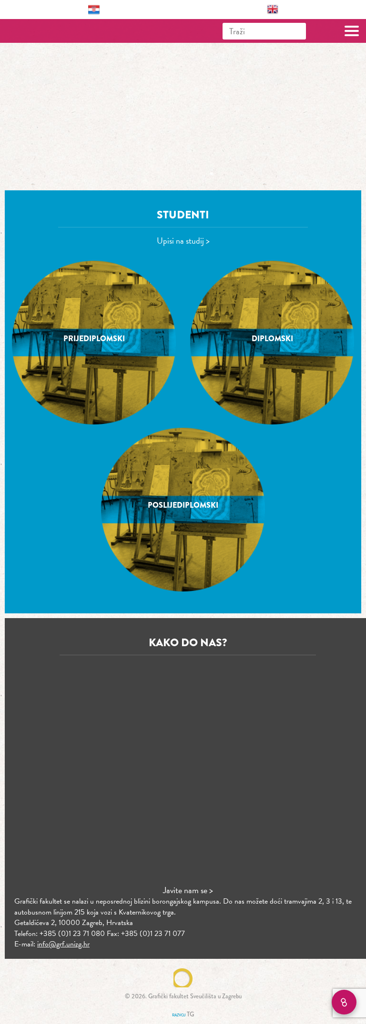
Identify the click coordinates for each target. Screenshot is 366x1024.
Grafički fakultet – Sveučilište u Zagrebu (49, 30)
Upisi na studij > (183, 240)
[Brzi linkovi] (344, 1002)
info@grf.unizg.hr (63, 944)
